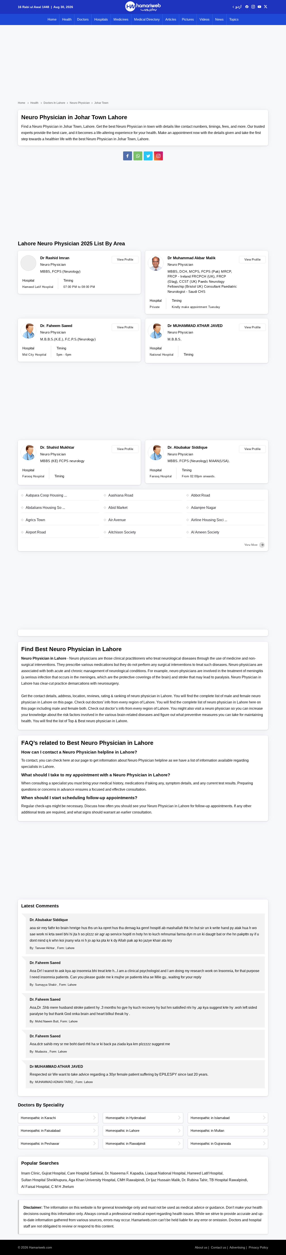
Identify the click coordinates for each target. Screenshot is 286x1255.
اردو (238, 7)
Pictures (188, 19)
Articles (170, 19)
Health (67, 19)
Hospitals (101, 19)
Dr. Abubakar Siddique (187, 447)
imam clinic (30, 1173)
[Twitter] (148, 155)
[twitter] (265, 7)
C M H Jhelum (62, 1187)
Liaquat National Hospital (165, 1173)
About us (201, 1247)
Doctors (83, 19)
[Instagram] (253, 7)
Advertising (237, 1247)
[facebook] (247, 7)
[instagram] (158, 155)
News (219, 19)
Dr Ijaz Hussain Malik (163, 1180)
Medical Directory (147, 19)
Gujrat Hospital (53, 1173)
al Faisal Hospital (35, 1187)
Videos (205, 19)
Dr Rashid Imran (54, 258)
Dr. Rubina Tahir (194, 1180)
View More (251, 544)
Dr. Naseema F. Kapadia (124, 1173)
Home (52, 19)
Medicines (121, 19)
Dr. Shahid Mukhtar (57, 447)
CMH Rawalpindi (130, 1180)
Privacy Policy (258, 1247)
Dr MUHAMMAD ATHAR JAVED (195, 326)
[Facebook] (127, 155)
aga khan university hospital (92, 1180)
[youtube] (259, 7)
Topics (234, 19)
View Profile (125, 259)
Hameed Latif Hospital (205, 1173)
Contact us (218, 1247)
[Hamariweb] (143, 7)
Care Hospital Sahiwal (85, 1173)
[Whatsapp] (137, 155)
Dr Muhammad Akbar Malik (191, 258)
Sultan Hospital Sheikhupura (44, 1180)
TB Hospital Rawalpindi (228, 1180)
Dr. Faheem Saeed (56, 326)
